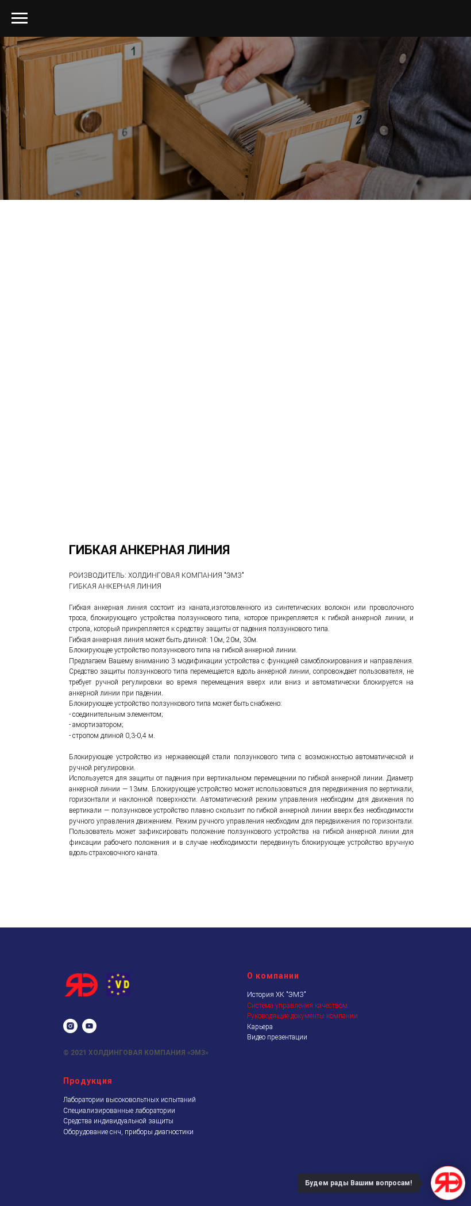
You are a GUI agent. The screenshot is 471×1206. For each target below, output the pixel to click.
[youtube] (89, 1104)
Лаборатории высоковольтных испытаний (129, 1178)
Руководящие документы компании (302, 1094)
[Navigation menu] (19, 18)
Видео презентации (277, 1115)
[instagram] (70, 1104)
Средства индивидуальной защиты (118, 1199)
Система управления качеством (297, 1084)
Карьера (260, 1105)
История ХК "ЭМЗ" (276, 1073)
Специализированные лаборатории (119, 1189)
